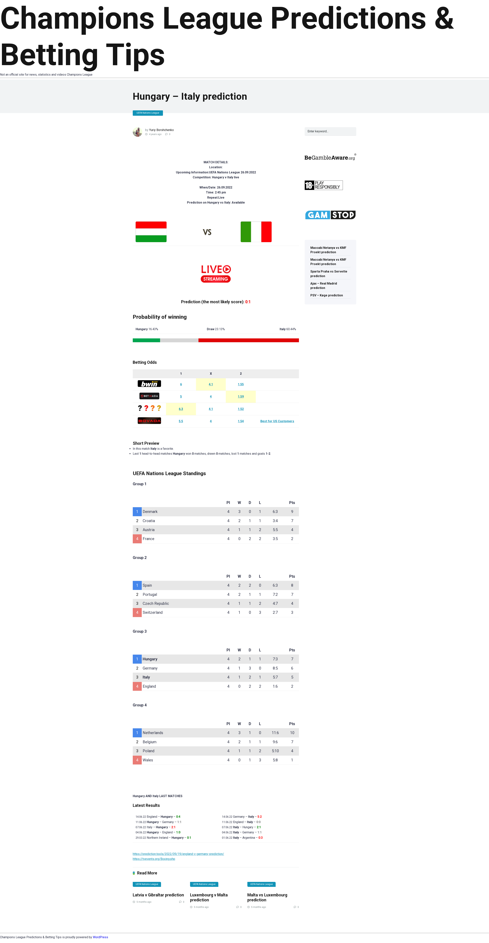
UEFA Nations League (148, 113)
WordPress (100, 937)
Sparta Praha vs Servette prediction (328, 274)
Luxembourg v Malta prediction (209, 898)
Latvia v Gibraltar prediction (158, 895)
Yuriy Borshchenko (161, 130)
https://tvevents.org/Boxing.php (154, 859)
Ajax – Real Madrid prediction (323, 286)
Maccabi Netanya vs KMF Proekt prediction (328, 250)
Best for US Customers (277, 421)
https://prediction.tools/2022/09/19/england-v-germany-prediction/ (178, 854)
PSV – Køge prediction (326, 295)
